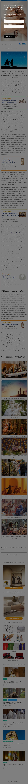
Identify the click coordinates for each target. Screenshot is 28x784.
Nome (5, 19)
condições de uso (17, 29)
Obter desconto (9, 36)
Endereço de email (8, 24)
